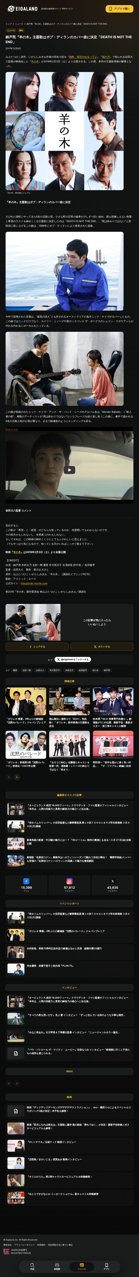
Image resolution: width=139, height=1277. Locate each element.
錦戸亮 (107, 670)
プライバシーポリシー (24, 1245)
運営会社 (7, 1245)
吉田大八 (40, 670)
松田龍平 (83, 670)
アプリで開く (119, 8)
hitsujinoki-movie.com (34, 583)
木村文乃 (69, 670)
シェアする (39, 646)
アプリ (107, 1266)
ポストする (104, 646)
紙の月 (106, 56)
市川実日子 (55, 670)
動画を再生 (12, 429)
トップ (9, 24)
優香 (15, 670)
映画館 (57, 1269)
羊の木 (35, 61)
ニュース (82, 1266)
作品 (32, 1269)
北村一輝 (27, 670)
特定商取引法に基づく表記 (60, 1245)
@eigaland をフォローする (75, 659)
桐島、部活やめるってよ (83, 56)
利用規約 (41, 1245)
